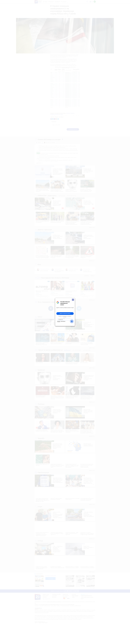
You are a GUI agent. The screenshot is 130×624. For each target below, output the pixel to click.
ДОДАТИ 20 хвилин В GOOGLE (65, 313)
